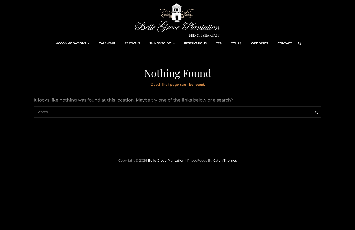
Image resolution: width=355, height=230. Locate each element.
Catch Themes (225, 160)
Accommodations (71, 43)
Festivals (132, 43)
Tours (236, 43)
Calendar (107, 43)
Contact (285, 43)
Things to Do (160, 43)
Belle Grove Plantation (166, 160)
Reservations (195, 43)
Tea (219, 43)
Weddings (259, 43)
